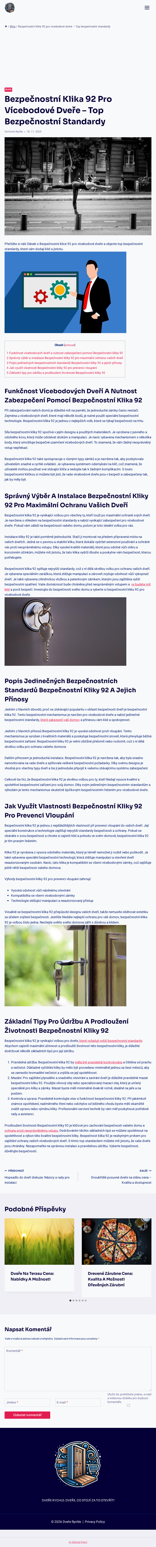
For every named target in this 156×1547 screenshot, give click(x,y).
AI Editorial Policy (78, 1542)
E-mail (62, 1402)
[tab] (70, 1300)
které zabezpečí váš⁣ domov (60, 720)
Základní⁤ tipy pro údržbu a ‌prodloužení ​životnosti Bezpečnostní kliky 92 (56, 373)
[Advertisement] (78, 58)
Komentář (14, 1351)
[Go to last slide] (11, 1257)
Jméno (12, 1402)
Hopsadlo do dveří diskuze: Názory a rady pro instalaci (37, 1177)
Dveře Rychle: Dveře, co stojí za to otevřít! (78, 1500)
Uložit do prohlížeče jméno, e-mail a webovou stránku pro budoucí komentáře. (129, 1398)
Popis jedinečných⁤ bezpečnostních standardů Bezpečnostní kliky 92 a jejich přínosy (64, 363)
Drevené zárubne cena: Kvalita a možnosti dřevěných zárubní (110, 1279)
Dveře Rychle (15, 132)
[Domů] (6, 27)
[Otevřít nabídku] (146, 7)
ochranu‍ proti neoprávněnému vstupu (31, 1130)
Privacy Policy (94, 1521)
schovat (70, 345)
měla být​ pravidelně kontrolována (98, 1062)
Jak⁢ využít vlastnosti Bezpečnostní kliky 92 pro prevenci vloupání (52, 368)
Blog (8, 89)
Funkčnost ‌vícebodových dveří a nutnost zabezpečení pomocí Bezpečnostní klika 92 (65, 353)
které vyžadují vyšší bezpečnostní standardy (110, 1040)
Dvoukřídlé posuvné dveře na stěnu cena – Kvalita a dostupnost (121, 1177)
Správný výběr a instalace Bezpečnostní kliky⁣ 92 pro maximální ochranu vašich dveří (65, 358)
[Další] (145, 1257)
